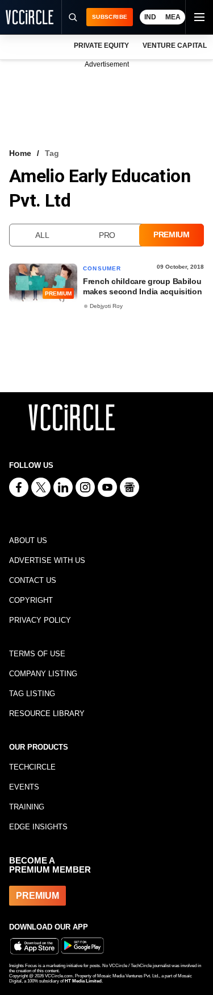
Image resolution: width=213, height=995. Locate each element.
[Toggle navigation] (198, 17)
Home (20, 153)
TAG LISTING (32, 693)
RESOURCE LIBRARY (47, 713)
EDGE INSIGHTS (38, 827)
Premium (171, 234)
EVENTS (24, 787)
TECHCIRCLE (32, 767)
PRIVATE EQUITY (101, 45)
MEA (173, 17)
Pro (107, 235)
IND (150, 17)
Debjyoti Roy (106, 306)
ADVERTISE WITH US (47, 560)
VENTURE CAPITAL (174, 45)
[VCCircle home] (29, 17)
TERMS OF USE (37, 653)
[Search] (72, 17)
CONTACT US (32, 580)
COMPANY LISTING (43, 673)
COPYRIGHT (31, 600)
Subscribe (109, 17)
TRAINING (26, 807)
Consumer (102, 268)
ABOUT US (28, 540)
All (42, 235)
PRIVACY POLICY (40, 620)
